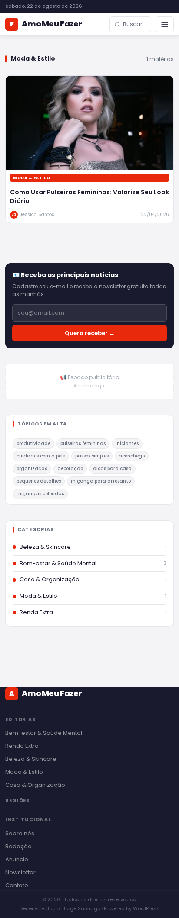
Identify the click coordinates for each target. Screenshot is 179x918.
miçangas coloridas (40, 493)
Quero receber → (90, 333)
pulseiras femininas (83, 443)
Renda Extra (22, 746)
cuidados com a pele (41, 456)
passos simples (92, 456)
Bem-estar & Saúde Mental (43, 733)
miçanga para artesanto (101, 481)
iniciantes (127, 443)
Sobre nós (19, 833)
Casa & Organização (35, 785)
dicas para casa (112, 468)
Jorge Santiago (81, 908)
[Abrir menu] (165, 24)
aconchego (132, 456)
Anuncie (16, 859)
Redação (18, 846)
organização (32, 468)
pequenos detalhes (39, 481)
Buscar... (134, 24)
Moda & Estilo (24, 772)
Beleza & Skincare (30, 759)
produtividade (33, 443)
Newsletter (20, 872)
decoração (70, 468)
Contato (16, 885)
